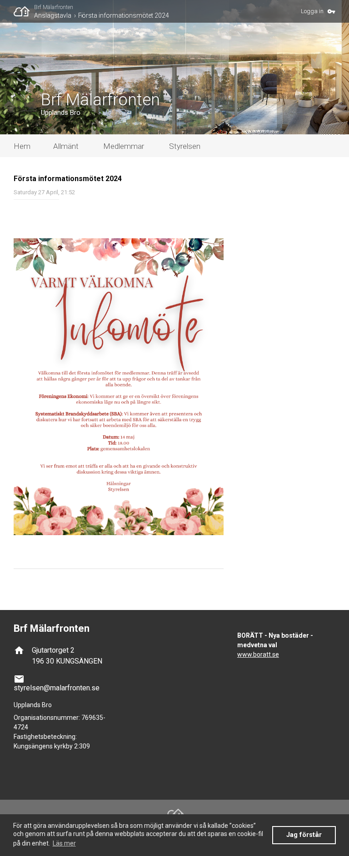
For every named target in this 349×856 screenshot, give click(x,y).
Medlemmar (123, 146)
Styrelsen (184, 146)
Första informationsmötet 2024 (123, 15)
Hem (22, 146)
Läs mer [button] (64, 843)
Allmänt (66, 146)
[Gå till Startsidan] (24, 11)
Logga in (312, 11)
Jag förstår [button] (304, 835)
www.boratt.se (258, 654)
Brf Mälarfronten (53, 7)
